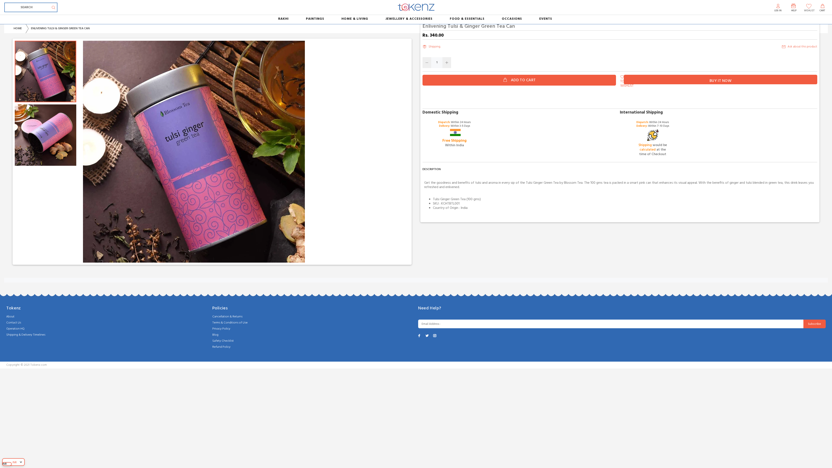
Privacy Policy (221, 328)
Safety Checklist (223, 340)
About (10, 316)
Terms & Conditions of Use (230, 322)
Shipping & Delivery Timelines (25, 334)
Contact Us (13, 322)
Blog (215, 334)
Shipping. (435, 46)
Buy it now (720, 81)
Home (18, 28)
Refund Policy (221, 346)
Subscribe (814, 324)
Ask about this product (802, 46)
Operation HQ (15, 328)
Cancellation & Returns (227, 316)
